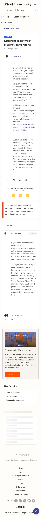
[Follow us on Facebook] (16, 500)
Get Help (5, 17)
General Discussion (12, 28)
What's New (6, 22)
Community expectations (16, 400)
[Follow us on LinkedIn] (20, 500)
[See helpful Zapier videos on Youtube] (33, 500)
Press (20, 479)
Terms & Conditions (11, 460)
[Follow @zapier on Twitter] (29, 500)
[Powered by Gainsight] (20, 455)
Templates (20, 491)
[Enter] (3, 10)
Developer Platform (20, 476)
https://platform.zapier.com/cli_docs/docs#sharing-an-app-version (24, 127)
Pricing (20, 468)
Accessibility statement (28, 460)
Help (21, 472)
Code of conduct (13, 392)
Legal (24, 513)
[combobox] (20, 10)
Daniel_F (16, 56)
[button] (36, 4)
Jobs (20, 483)
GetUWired (15, 233)
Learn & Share (20, 17)
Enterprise (20, 487)
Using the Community (14, 396)
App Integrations (20, 494)
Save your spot (12, 374)
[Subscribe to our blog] (24, 500)
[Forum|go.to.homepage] (16, 4)
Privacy (32, 513)
